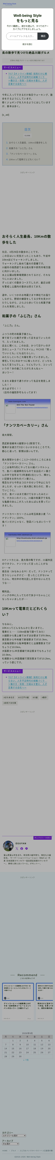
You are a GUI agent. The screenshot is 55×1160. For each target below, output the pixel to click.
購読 (43, 36)
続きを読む (27, 44)
